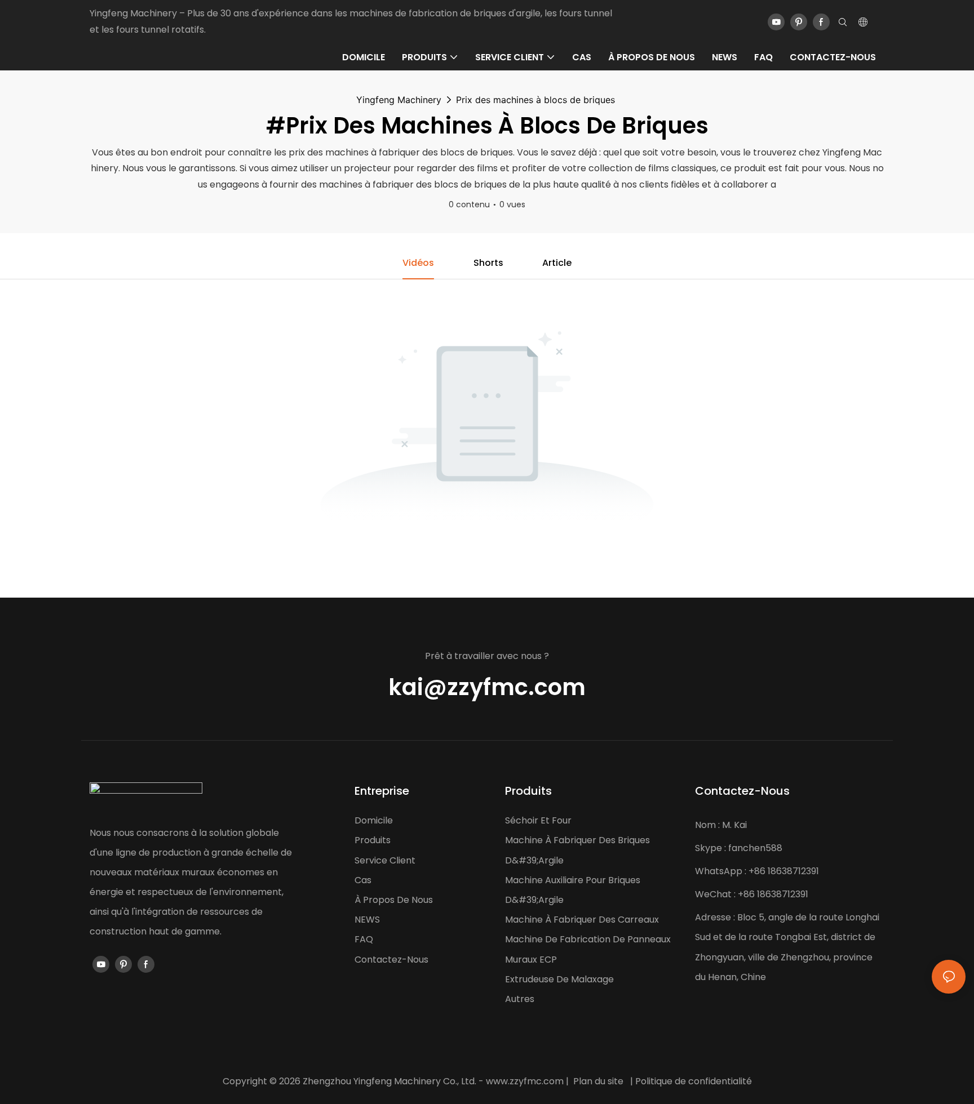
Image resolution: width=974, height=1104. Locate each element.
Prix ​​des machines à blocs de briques (535, 99)
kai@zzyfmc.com (487, 687)
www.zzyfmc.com (525, 1081)
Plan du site (598, 1081)
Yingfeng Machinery (398, 99)
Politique (653, 1081)
